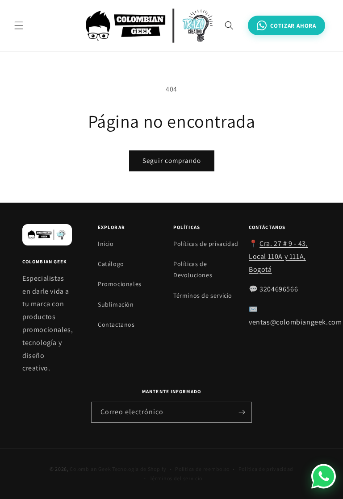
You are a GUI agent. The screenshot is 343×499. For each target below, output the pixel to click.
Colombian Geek (90, 469)
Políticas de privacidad (205, 244)
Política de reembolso (202, 469)
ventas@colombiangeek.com (295, 322)
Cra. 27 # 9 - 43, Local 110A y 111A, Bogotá (278, 256)
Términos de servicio (202, 295)
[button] (19, 25)
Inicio (106, 244)
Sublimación (116, 304)
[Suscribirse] (241, 412)
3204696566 (278, 289)
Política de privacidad (265, 469)
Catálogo (111, 264)
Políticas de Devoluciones (192, 269)
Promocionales (120, 284)
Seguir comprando (171, 160)
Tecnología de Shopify (139, 469)
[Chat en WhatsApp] (323, 476)
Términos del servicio (176, 478)
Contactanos (116, 324)
